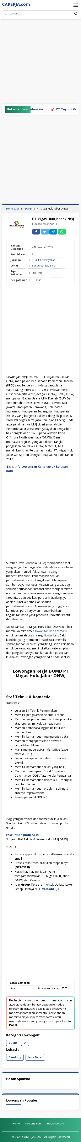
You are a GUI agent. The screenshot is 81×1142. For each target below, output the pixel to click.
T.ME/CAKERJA (49, 889)
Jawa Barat (50, 265)
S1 (33, 254)
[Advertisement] (40, 61)
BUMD (13, 1043)
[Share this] (36, 232)
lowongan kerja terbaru (51, 631)
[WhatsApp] (62, 232)
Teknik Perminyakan (43, 260)
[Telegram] (53, 232)
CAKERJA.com (16, 4)
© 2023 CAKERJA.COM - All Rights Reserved (40, 1137)
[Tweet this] (45, 232)
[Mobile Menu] (76, 5)
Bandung (37, 265)
